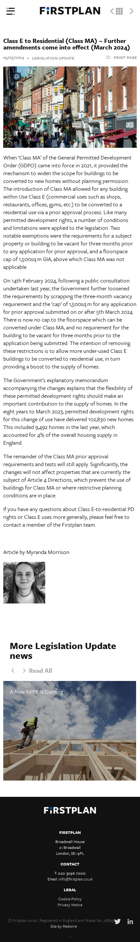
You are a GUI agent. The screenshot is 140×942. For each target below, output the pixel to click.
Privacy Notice (70, 904)
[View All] (119, 11)
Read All (40, 670)
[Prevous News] (112, 11)
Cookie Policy (70, 899)
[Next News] (131, 11)
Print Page (125, 57)
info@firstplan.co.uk (76, 879)
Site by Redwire (63, 926)
